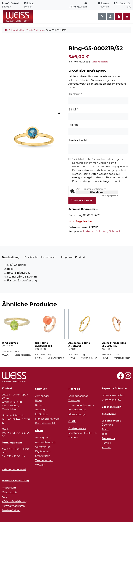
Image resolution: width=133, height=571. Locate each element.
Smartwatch (42, 455)
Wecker (39, 464)
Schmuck (14, 30)
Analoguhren (43, 437)
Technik (73, 437)
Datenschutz (9, 492)
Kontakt (106, 447)
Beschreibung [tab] (10, 257)
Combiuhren (43, 446)
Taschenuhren (44, 460)
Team (105, 429)
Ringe (38, 400)
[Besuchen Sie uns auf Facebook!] (120, 377)
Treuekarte (108, 438)
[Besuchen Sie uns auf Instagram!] (128, 377)
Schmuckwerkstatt (113, 395)
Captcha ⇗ (110, 196)
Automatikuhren (45, 442)
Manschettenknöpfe (47, 418)
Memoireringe (77, 414)
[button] (59, 113)
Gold (29, 30)
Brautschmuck (77, 409)
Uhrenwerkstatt (111, 399)
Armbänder (42, 395)
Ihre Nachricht (77, 140)
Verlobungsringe (78, 395)
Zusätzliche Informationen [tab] (40, 257)
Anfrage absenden (82, 200)
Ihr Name (75, 94)
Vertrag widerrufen (13, 505)
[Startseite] (6, 30)
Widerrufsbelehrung (14, 501)
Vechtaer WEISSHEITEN (82, 433)
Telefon (73, 124)
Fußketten (41, 414)
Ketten (39, 405)
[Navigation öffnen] (126, 16)
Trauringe (74, 400)
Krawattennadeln (45, 423)
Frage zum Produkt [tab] (73, 257)
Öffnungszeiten (78, 6)
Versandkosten (100, 61)
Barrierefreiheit (11, 510)
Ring (22, 30)
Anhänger (41, 409)
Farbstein (39, 30)
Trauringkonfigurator (81, 405)
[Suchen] (102, 16)
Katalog (106, 442)
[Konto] (110, 16)
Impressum (9, 487)
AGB (4, 496)
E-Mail (73, 109)
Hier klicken (97, 192)
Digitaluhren (42, 451)
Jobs (104, 433)
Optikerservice (77, 428)
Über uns (107, 424)
